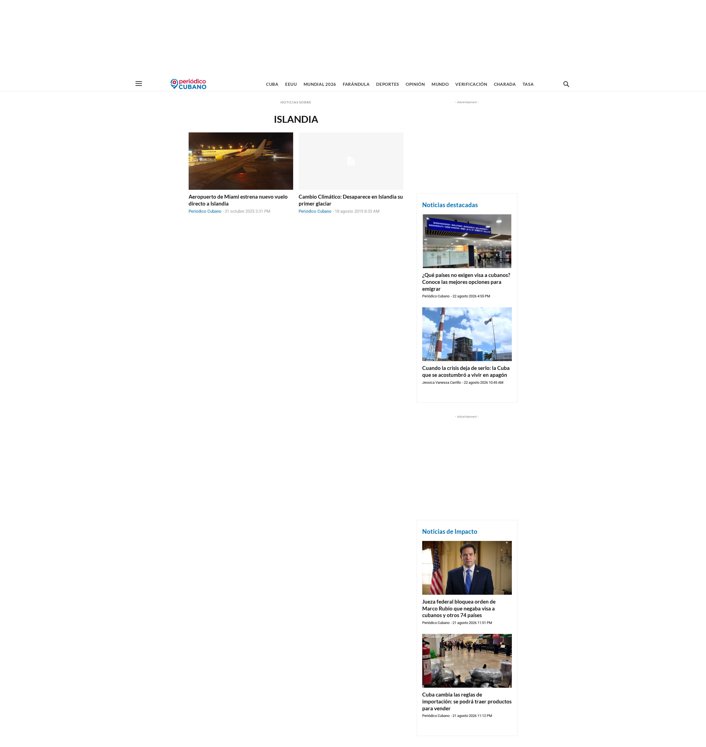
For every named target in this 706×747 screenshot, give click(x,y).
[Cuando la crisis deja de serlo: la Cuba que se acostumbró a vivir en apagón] (467, 334)
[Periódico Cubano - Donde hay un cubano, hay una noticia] (188, 84)
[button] (566, 84)
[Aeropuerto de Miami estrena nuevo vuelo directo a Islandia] (241, 161)
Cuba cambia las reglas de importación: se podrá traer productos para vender (467, 701)
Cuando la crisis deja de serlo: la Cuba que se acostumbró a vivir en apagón (466, 371)
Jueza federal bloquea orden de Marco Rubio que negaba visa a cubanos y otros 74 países (459, 608)
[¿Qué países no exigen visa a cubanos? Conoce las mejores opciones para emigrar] (467, 241)
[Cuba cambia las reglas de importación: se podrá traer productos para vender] (467, 661)
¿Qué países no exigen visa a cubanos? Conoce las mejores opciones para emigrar (466, 282)
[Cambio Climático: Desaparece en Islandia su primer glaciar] (351, 161)
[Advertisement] (353, 38)
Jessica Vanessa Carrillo (441, 382)
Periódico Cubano (205, 211)
